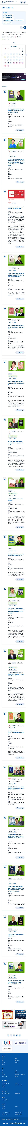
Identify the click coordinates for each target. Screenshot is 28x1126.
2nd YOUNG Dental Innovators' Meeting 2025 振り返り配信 (16, 207)
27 (16, 63)
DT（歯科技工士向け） (8, 20)
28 (19, 63)
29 (22, 63)
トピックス (17, 1072)
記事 (2, 1068)
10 (8, 57)
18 (11, 60)
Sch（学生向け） (19, 20)
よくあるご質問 (9, 1119)
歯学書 (3, 1056)
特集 (2, 1072)
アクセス (16, 1106)
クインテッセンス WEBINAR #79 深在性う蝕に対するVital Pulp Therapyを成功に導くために (16, 982)
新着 (2, 1070)
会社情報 (3, 1104)
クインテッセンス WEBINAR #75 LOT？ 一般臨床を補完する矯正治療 (16, 732)
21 (19, 60)
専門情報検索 (17, 1093)
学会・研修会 (4, 1080)
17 (8, 60)
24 (8, 63)
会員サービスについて (6, 1093)
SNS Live (3, 1085)
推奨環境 (3, 1119)
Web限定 (3, 1074)
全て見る (5, 12)
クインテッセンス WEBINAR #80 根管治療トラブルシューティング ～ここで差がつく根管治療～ (16, 110)
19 (13, 60)
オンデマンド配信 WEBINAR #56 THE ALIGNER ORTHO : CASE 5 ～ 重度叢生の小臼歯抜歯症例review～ (16, 837)
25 (11, 63)
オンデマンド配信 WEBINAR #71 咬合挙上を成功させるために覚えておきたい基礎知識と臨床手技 (16, 275)
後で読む (17, 1076)
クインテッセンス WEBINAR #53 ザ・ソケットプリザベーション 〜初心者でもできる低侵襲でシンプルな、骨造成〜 (16, 611)
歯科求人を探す (5, 1099)
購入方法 (3, 1064)
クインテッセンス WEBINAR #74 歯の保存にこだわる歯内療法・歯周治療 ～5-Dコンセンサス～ (16, 788)
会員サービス (4, 1091)
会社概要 (3, 1106)
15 (22, 57)
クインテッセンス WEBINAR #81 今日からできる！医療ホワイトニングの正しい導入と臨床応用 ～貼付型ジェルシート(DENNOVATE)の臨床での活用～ (16, 162)
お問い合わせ (16, 1119)
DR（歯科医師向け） (8, 15)
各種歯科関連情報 (18, 1114)
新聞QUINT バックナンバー (20, 1074)
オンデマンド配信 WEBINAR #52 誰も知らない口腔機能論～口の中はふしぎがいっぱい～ (16, 674)
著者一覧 (3, 1062)
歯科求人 (3, 1097)
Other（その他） (7, 23)
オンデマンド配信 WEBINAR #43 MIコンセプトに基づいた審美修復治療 (16, 383)
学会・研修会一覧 (5, 1083)
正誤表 (16, 1062)
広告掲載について (18, 1112)
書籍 (2, 1058)
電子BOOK (17, 1060)
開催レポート (14, 376)
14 (19, 57)
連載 (16, 1070)
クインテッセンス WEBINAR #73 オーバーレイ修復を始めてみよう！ (16, 554)
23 (5, 63)
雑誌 (16, 1058)
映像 (2, 1060)
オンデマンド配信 (18, 1085)
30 (5, 65)
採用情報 (3, 1108)
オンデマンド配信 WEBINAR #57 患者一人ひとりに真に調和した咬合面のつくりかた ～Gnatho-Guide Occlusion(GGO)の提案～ (16, 889)
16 (5, 60)
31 (8, 65)
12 (13, 57)
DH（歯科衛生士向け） (8, 17)
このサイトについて (5, 1112)
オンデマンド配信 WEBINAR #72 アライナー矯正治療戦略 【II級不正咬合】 (16, 327)
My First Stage (4, 1076)
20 (16, 60)
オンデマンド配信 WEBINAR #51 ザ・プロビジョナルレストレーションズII (16, 443)
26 (13, 63)
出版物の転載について (6, 1114)
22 (22, 60)
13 (16, 57)
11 (11, 57)
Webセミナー (17, 1083)
